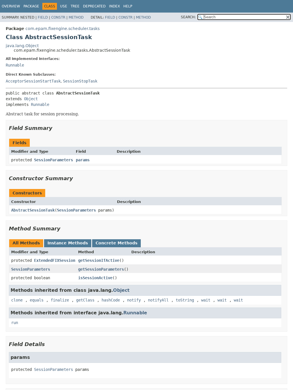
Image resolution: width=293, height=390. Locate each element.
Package (31, 6)
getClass (85, 300)
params (83, 160)
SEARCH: (188, 17)
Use (63, 6)
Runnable (15, 65)
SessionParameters (53, 160)
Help (127, 6)
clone (17, 300)
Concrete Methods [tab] (116, 243)
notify (134, 300)
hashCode (111, 300)
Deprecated (94, 6)
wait (205, 300)
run (14, 322)
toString (185, 300)
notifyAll (158, 300)
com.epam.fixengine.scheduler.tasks (62, 28)
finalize (60, 300)
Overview (11, 6)
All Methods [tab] (26, 243)
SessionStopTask (80, 81)
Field (43, 17)
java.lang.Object (22, 45)
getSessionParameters (101, 269)
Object (31, 99)
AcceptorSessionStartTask (33, 81)
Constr (58, 17)
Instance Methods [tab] (67, 243)
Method (76, 17)
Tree (75, 6)
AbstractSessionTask (33, 210)
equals (36, 300)
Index (114, 6)
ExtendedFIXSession (54, 260)
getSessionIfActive (98, 260)
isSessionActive (95, 278)
